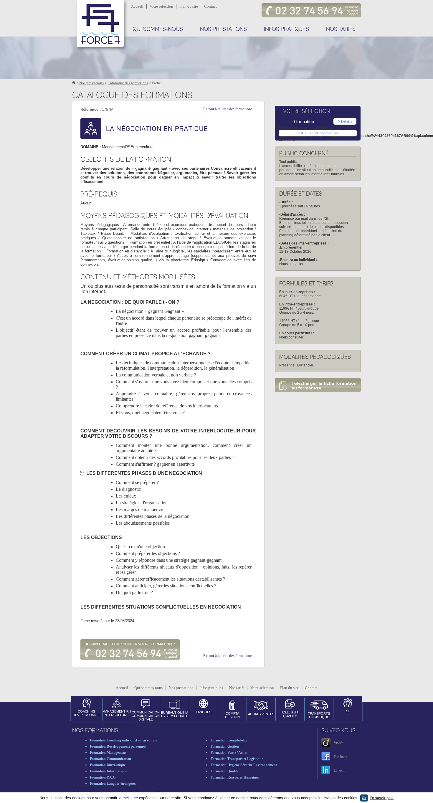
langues (203, 712)
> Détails (345, 121)
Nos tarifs (341, 29)
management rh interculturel (117, 713)
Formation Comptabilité (229, 740)
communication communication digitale (146, 716)
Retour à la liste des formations (227, 109)
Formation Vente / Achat (229, 753)
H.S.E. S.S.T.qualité (290, 714)
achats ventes (261, 714)
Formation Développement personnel (118, 746)
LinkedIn (340, 771)
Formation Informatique (108, 771)
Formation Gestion (225, 746)
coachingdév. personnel (86, 713)
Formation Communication (110, 759)
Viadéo (338, 743)
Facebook (340, 757)
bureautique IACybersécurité (174, 714)
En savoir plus (382, 798)
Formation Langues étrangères (113, 783)
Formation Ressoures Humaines (235, 777)
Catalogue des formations (128, 83)
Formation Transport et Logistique (237, 759)
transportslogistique (319, 715)
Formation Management (108, 753)
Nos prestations (223, 29)
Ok (364, 798)
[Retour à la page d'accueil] (73, 83)
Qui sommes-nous (158, 29)
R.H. (348, 711)
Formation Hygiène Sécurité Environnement (244, 765)
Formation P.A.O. (103, 777)
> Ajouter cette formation (318, 133)
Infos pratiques (286, 29)
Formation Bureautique (107, 765)
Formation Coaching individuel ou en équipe (123, 740)
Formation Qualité (224, 771)
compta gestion (232, 715)
